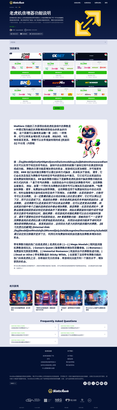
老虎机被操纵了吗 (48, 356)
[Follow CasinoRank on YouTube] (97, 383)
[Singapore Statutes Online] (48, 400)
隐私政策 (70, 359)
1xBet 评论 (58, 75)
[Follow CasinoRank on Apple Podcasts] (105, 383)
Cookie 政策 (37, 407)
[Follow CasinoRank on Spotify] (101, 383)
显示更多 (57, 108)
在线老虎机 (77, 3)
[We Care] (71, 400)
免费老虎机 (98, 3)
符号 (48, 359)
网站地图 (96, 407)
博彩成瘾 (66, 407)
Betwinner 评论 (91, 101)
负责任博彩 (81, 407)
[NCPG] (58, 400)
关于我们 (70, 356)
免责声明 (52, 407)
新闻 (106, 3)
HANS (12, 383)
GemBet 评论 (91, 75)
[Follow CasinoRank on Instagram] (89, 383)
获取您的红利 (25, 72)
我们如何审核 (70, 362)
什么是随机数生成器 (48, 368)
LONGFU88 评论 (25, 75)
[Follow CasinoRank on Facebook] (85, 383)
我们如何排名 (70, 365)
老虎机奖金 (87, 3)
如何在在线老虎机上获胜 (48, 365)
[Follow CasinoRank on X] (93, 383)
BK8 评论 (25, 101)
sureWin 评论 (58, 101)
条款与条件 (21, 407)
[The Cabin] (82, 400)
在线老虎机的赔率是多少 (48, 362)
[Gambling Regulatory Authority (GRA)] (33, 400)
